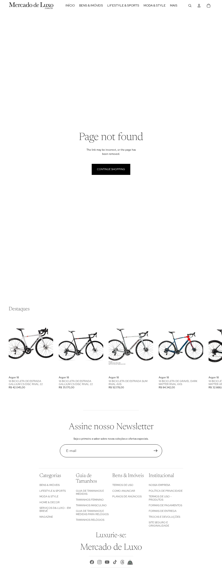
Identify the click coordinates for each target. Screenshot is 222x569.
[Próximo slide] (208, 353)
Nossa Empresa (159, 485)
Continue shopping (111, 169)
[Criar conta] (155, 450)
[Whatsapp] (130, 562)
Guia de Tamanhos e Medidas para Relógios (92, 512)
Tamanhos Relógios (90, 520)
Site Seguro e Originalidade (159, 524)
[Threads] (122, 562)
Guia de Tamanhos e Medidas (90, 492)
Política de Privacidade (166, 491)
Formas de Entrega (162, 511)
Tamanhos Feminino (90, 499)
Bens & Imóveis (49, 485)
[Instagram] (99, 562)
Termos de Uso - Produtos (160, 498)
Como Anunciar (123, 491)
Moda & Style (48, 496)
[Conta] (199, 5)
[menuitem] (174, 5)
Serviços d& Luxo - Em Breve (55, 509)
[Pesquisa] (190, 5)
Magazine (46, 517)
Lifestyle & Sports (52, 491)
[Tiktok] (115, 562)
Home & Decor (49, 502)
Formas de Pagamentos (165, 505)
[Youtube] (107, 562)
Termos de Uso (122, 485)
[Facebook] (92, 562)
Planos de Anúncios (127, 496)
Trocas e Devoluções (164, 517)
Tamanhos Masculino (91, 505)
